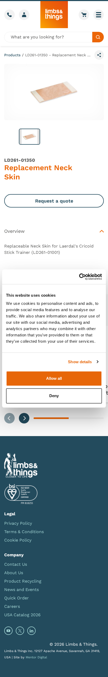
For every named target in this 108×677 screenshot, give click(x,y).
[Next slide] (24, 418)
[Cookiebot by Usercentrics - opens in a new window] (79, 276)
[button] (29, 137)
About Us (13, 572)
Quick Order (16, 597)
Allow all (54, 378)
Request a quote (54, 201)
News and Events (21, 589)
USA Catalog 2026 (22, 614)
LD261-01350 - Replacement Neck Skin (58, 55)
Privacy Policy (18, 523)
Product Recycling (22, 581)
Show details (80, 362)
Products (12, 55)
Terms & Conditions (24, 531)
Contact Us (15, 564)
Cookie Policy (17, 540)
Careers (12, 606)
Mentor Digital (36, 657)
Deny (54, 395)
